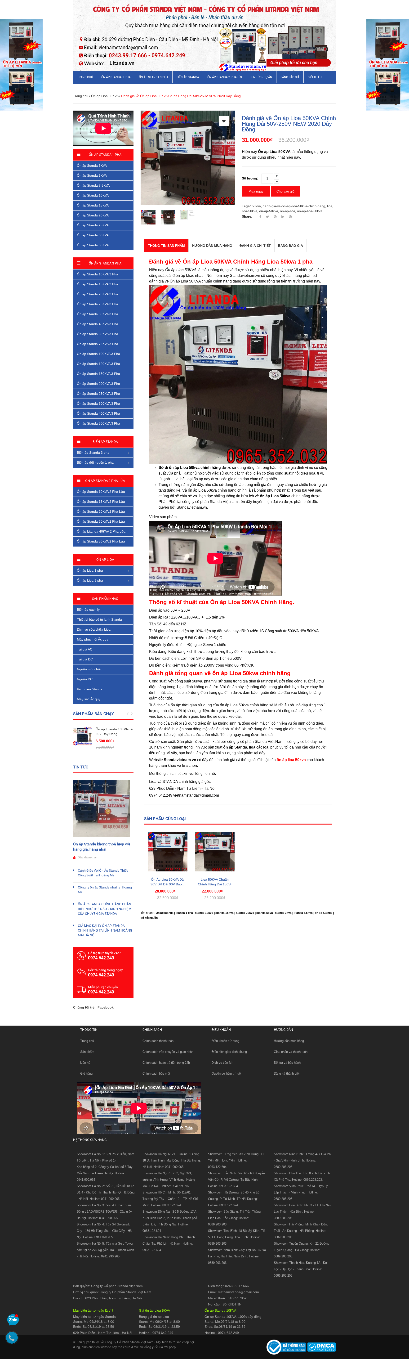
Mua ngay (256, 191)
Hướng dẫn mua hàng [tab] (212, 245)
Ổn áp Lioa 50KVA (104, 96)
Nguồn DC (85, 679)
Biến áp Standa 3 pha (93, 452)
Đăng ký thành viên (287, 1073)
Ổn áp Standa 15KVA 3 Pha (97, 284)
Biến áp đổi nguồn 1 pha (95, 462)
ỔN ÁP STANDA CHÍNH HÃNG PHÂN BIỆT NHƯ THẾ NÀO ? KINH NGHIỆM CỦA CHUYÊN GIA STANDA (104, 908)
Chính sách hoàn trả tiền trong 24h (166, 1062)
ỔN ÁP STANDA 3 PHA (153, 77)
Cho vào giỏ (285, 191)
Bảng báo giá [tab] (290, 245)
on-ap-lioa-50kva (309, 211)
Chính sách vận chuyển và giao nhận (167, 1052)
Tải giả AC (84, 649)
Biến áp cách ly (88, 609)
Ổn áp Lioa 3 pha (90, 580)
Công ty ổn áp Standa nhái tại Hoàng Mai (105, 889)
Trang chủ (85, 77)
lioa (329, 206)
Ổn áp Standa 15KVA (93, 205)
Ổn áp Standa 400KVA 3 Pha (98, 413)
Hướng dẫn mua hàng (289, 1041)
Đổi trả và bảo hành (287, 1062)
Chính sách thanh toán (157, 1041)
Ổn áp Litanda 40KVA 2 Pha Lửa (101, 531)
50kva (256, 206)
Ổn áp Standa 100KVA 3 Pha (98, 354)
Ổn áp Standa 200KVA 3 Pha (98, 384)
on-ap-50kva (268, 211)
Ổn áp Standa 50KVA (93, 245)
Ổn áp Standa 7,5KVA (93, 185)
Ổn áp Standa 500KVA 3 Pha (98, 423)
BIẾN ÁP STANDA (188, 77)
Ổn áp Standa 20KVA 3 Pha (97, 294)
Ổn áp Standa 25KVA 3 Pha (97, 304)
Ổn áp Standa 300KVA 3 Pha (98, 403)
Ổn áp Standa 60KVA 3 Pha (97, 334)
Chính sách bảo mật (156, 1073)
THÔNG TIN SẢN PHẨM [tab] (166, 245)
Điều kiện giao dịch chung (229, 1052)
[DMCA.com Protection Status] (321, 1347)
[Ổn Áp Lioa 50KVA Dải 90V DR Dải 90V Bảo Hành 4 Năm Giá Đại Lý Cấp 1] (167, 851)
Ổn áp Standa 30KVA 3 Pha (97, 314)
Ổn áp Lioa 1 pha (90, 570)
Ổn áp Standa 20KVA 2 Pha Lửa (101, 511)
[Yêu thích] (224, 121)
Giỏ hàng (86, 1073)
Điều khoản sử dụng (225, 1041)
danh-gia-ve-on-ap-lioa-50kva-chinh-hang (294, 206)
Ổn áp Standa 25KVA (93, 225)
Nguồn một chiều (89, 669)
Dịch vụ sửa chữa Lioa (94, 629)
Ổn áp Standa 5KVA (92, 175)
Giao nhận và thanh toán (290, 1052)
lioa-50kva (249, 211)
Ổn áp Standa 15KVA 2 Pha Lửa (101, 501)
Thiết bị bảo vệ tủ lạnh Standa (99, 619)
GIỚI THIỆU (315, 77)
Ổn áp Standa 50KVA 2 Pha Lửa (101, 541)
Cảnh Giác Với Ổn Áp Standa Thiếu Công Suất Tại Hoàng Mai (103, 873)
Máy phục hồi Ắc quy (92, 639)
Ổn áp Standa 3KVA (92, 165)
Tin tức (80, 767)
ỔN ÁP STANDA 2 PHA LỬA (225, 77)
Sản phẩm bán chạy (93, 713)
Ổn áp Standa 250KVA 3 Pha (98, 393)
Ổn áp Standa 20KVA (93, 215)
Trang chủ (87, 1041)
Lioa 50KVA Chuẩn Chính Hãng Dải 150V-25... (214, 884)
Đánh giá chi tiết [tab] (255, 245)
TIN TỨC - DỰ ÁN (261, 77)
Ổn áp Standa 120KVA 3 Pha (98, 364)
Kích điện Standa (89, 689)
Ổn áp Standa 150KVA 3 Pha (98, 374)
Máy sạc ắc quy (88, 699)
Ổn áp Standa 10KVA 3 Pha (97, 274)
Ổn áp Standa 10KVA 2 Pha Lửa (101, 491)
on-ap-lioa (287, 211)
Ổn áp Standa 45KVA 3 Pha (97, 324)
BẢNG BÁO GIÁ (289, 77)
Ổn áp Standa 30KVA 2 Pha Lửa (101, 521)
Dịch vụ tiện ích (222, 1062)
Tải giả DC (85, 659)
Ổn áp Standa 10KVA (93, 195)
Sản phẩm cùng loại (165, 818)
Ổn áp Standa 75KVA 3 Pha (97, 344)
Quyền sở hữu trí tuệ (226, 1073)
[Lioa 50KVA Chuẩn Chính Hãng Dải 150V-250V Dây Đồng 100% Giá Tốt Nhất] (215, 851)
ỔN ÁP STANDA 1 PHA (116, 77)
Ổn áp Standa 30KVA (93, 235)
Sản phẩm (87, 1052)
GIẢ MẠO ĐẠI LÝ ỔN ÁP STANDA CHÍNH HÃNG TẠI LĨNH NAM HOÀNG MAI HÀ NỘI (105, 930)
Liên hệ (85, 1062)
